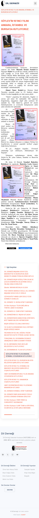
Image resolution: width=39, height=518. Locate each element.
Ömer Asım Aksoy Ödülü (10, 469)
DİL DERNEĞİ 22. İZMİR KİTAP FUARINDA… (18, 311)
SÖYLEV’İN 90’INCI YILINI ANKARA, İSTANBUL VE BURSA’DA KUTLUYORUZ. (19, 355)
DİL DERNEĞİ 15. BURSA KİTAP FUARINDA (18, 302)
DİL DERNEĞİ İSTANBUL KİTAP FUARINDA (18, 391)
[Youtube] (17, 454)
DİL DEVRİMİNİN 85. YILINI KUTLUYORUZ (18, 350)
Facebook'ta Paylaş (25, 248)
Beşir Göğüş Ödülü (8, 473)
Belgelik (26, 476)
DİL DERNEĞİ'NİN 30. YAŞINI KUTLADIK (17, 315)
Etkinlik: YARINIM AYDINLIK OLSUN (16, 287)
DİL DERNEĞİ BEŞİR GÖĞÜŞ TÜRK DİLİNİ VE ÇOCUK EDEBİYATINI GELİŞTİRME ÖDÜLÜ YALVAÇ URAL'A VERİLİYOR (18, 282)
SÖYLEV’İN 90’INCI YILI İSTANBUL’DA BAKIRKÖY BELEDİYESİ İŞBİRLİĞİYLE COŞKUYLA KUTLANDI (16, 368)
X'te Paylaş (11, 248)
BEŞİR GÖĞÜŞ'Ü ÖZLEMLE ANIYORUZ (16, 324)
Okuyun (10, 490)
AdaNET (23, 514)
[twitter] (7, 454)
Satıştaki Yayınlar (29, 469)
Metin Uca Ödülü (8, 479)
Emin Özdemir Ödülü (9, 476)
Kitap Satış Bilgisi (29, 473)
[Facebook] (3, 454)
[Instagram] (12, 454)
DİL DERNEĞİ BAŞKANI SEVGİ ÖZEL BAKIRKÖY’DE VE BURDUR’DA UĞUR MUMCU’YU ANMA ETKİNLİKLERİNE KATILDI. (19, 274)
